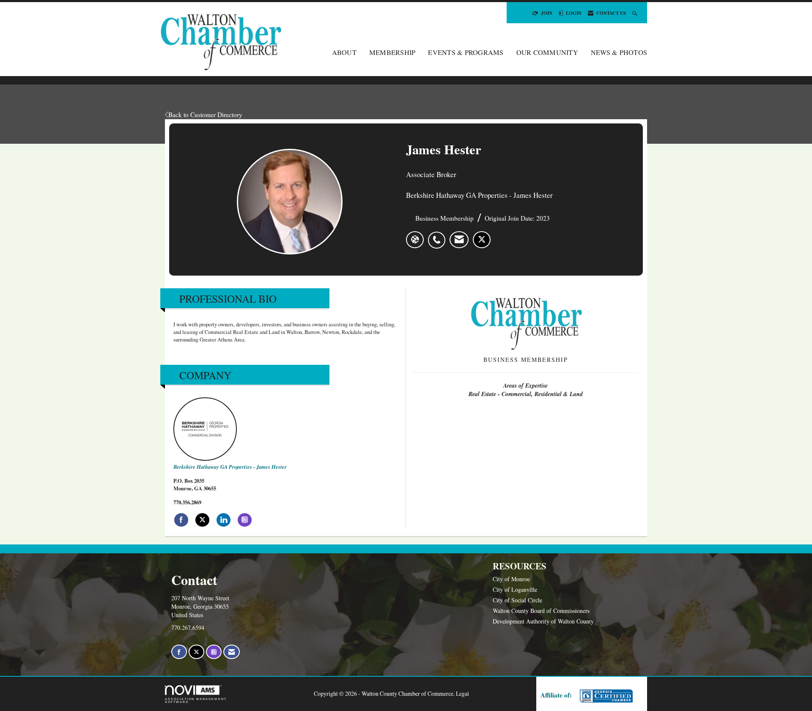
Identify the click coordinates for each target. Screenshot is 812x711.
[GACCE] (605, 696)
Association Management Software (196, 700)
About (344, 52)
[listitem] (439, 235)
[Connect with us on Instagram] (214, 652)
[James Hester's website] (415, 239)
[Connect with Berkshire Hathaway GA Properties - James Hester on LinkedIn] (223, 520)
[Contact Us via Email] (231, 652)
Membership (392, 52)
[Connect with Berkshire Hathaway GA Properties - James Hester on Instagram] (244, 520)
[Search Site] (635, 12)
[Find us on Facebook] (179, 652)
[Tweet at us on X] (196, 652)
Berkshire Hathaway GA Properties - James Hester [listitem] (230, 466)
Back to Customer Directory (205, 114)
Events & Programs (465, 52)
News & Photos (619, 52)
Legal (462, 693)
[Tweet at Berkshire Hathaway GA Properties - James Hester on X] (202, 520)
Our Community (547, 52)
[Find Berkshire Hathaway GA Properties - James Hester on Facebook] (181, 520)
